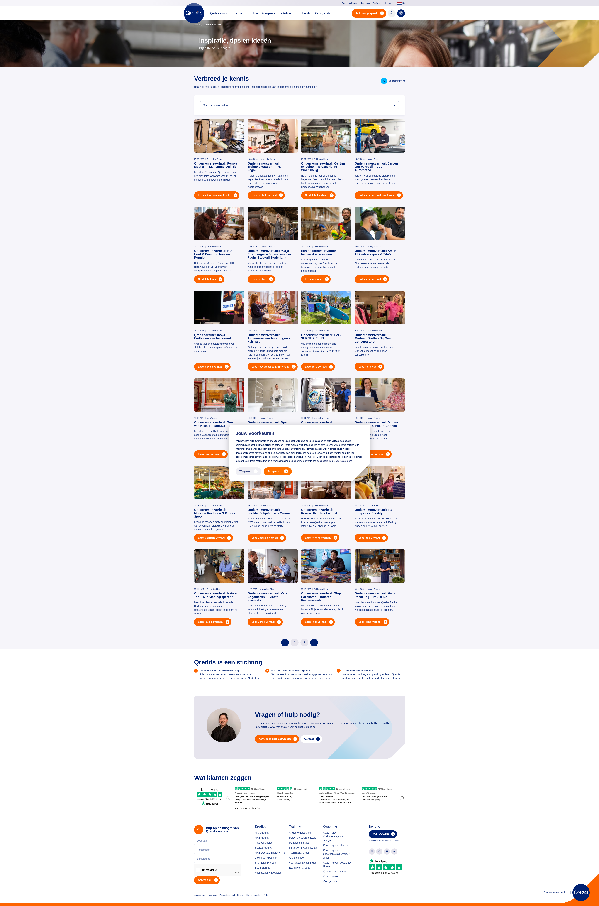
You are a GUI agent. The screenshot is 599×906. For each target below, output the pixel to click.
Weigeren (244, 471)
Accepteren (274, 471)
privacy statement (342, 460)
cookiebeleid (323, 460)
